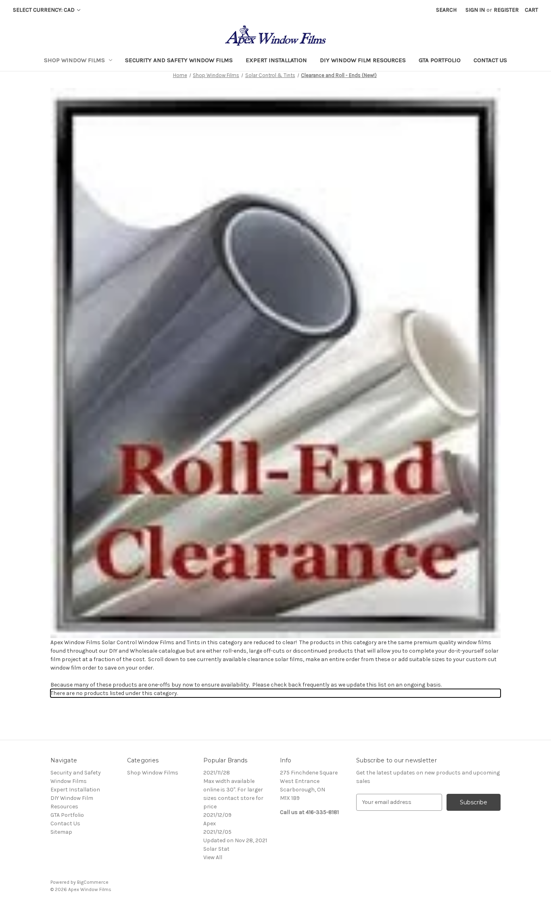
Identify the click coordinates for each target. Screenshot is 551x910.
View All (212, 857)
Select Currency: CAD (44, 9)
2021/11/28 (216, 772)
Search (446, 9)
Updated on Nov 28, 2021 (235, 840)
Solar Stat (216, 848)
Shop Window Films (74, 60)
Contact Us (490, 60)
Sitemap (61, 832)
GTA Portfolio (440, 60)
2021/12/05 (217, 832)
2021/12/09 (217, 815)
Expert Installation (276, 60)
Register (506, 9)
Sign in (475, 9)
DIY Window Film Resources (363, 60)
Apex (209, 823)
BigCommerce (93, 882)
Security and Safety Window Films (179, 60)
